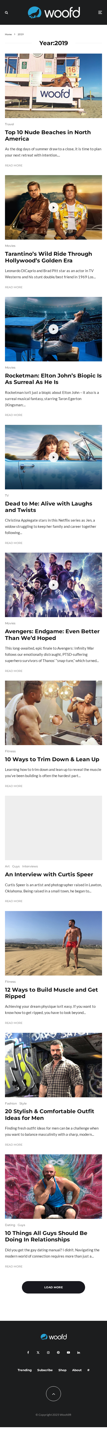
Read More (13, 165)
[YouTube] (68, 1352)
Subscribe (45, 1370)
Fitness (10, 751)
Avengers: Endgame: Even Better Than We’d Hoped (52, 634)
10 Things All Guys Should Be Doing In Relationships (46, 1236)
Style (23, 1103)
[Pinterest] (58, 1352)
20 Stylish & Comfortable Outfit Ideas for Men (49, 1114)
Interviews (30, 866)
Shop (62, 1370)
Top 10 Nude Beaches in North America (48, 135)
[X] (38, 1352)
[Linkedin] (79, 1352)
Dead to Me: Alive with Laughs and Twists (48, 507)
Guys (16, 866)
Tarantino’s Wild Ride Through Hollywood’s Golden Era (48, 257)
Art (7, 866)
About (77, 1370)
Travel (9, 124)
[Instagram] (48, 1352)
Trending (25, 1370)
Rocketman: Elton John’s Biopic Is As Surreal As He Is (53, 379)
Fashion (11, 1103)
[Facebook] (28, 1352)
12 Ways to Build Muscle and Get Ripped (51, 993)
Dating (10, 1225)
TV (7, 495)
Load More (53, 1287)
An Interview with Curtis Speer (49, 874)
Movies (10, 246)
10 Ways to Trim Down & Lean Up (52, 759)
